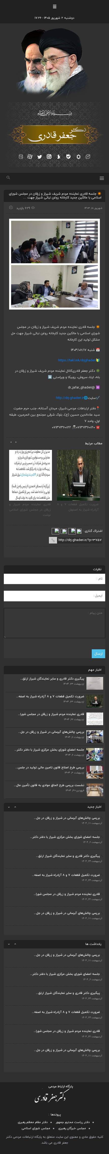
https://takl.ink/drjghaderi (77, 360)
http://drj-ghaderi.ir (70, 398)
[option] (54, 820)
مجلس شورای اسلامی (36, 1128)
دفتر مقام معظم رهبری (33, 1122)
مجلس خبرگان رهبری (72, 1128)
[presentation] (15, 442)
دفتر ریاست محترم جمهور (73, 1122)
